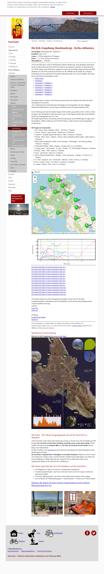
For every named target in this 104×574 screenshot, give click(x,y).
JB (32, 240)
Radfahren (22, 541)
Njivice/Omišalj (17, 116)
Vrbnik (14, 125)
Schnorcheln (14, 97)
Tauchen (12, 93)
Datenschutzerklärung (27, 551)
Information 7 (39, 94)
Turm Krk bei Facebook (44, 551)
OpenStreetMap (74, 233)
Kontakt (10, 181)
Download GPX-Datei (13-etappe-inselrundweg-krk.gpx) (48, 294)
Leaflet (50, 233)
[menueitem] (32, 172)
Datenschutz (12, 187)
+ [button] (35, 177)
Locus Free (34, 308)
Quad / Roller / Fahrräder (17, 165)
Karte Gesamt (39, 78)
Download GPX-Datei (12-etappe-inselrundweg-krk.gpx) (48, 292)
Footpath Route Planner (38, 317)
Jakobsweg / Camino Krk (18, 136)
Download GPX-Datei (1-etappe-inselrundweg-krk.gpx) (48, 267)
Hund (38, 533)
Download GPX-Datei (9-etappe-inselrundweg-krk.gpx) (48, 285)
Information (38, 81)
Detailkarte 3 (48, 85)
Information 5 (39, 90)
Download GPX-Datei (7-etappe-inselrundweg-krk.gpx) (48, 281)
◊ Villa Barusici (13, 67)
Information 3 (39, 85)
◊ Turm (10, 53)
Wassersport (14, 100)
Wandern (13, 103)
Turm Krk (11, 47)
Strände (12, 76)
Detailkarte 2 (48, 83)
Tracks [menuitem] (36, 172)
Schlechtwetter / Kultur (17, 152)
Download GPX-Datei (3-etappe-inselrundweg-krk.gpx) (48, 272)
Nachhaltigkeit (58, 533)
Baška (14, 106)
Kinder (12, 168)
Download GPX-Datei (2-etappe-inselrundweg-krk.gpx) (48, 269)
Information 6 (39, 92)
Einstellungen (70, 13)
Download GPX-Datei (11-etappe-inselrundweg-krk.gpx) (48, 290)
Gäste (10, 191)
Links (10, 177)
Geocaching (13, 161)
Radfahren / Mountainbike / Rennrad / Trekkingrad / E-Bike (18, 85)
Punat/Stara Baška (17, 122)
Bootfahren (13, 90)
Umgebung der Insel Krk (18, 141)
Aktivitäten (11, 73)
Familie (21, 533)
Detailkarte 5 (48, 90)
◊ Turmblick (12, 60)
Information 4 (39, 87)
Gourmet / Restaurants (17, 79)
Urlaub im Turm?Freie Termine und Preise (17, 198)
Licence (92, 233)
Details (52, 7)
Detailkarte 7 (48, 94)
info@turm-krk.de (77, 325)
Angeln (12, 155)
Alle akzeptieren (88, 13)
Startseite (13, 41)
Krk (13, 119)
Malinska (15, 112)
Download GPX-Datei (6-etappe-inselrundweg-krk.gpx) (48, 278)
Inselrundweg (16, 128)
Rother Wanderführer (18, 146)
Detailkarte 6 (48, 92)
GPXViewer (57, 233)
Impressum (11, 184)
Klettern (12, 149)
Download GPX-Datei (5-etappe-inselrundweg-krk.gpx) (48, 276)
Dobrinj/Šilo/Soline (18, 109)
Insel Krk (11, 174)
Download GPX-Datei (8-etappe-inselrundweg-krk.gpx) (48, 283)
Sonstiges (13, 171)
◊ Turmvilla (11, 57)
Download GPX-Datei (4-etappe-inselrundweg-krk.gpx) (48, 274)
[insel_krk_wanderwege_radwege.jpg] (63, 383)
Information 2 (39, 83)
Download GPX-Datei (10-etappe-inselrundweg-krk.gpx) (48, 288)
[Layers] (91, 178)
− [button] (35, 181)
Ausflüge (13, 158)
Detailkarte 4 (48, 87)
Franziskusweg (16, 131)
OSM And (34, 310)
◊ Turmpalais (12, 63)
